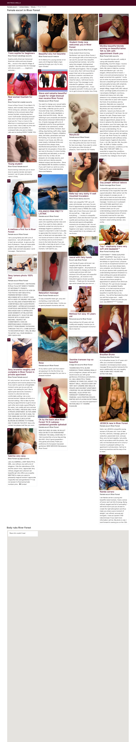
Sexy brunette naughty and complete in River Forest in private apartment (21, 372)
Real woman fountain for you (20, 98)
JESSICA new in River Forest (114, 423)
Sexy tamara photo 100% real (20, 276)
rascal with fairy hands (80, 257)
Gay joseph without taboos (113, 182)
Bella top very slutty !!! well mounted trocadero (82, 194)
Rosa (41, 363)
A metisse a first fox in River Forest (22, 230)
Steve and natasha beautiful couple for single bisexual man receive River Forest (53, 95)
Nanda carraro (107, 491)
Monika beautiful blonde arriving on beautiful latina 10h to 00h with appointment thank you (113, 50)
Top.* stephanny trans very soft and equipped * (113, 247)
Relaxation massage (48, 293)
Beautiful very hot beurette (52, 54)
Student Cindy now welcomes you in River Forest (80, 44)
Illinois (33, 7)
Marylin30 (74, 134)
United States (24, 7)
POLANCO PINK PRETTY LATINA (51, 212)
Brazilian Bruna (107, 354)
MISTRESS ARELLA (14, 3)
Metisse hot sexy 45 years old (82, 315)
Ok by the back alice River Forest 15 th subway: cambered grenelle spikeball (53, 422)
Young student (15, 164)
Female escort (12, 7)
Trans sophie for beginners (21, 53)
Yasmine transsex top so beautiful (81, 360)
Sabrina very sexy (17, 456)
